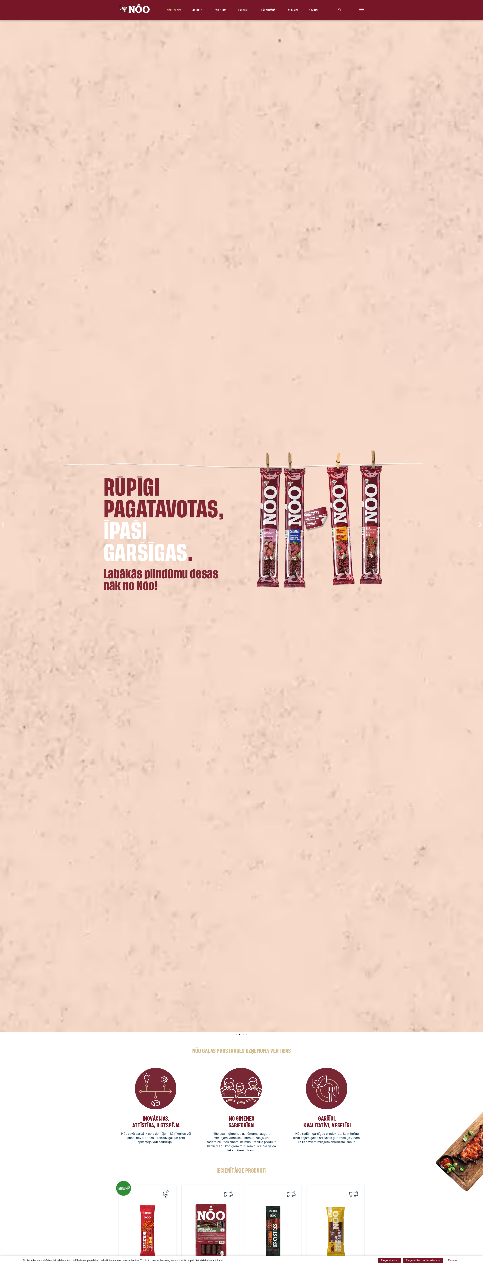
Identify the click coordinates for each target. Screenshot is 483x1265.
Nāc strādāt (269, 10)
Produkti (243, 10)
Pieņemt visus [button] (389, 1260)
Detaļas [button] (452, 1260)
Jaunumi (197, 10)
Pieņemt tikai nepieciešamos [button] (423, 1260)
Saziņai (313, 10)
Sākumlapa (174, 10)
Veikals (293, 10)
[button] (3, 524)
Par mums (221, 10)
